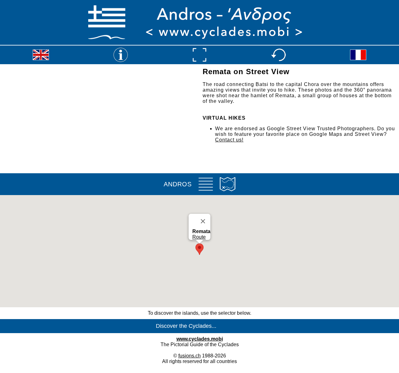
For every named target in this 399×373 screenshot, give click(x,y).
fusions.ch (189, 355)
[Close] (202, 221)
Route (199, 237)
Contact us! (229, 139)
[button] (199, 249)
